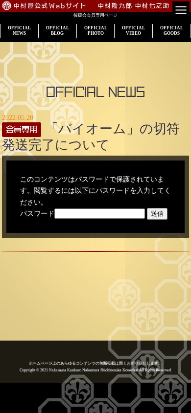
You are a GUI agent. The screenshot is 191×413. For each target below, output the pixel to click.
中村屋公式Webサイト (50, 5)
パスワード (37, 213)
